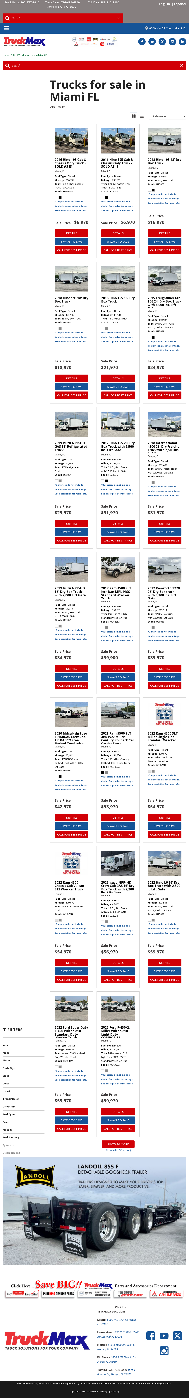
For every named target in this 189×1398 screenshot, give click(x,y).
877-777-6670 (66, 6)
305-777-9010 (29, 2)
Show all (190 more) (118, 1150)
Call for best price (71, 250)
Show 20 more (118, 1144)
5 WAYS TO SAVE (72, 241)
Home (6, 55)
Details (71, 233)
